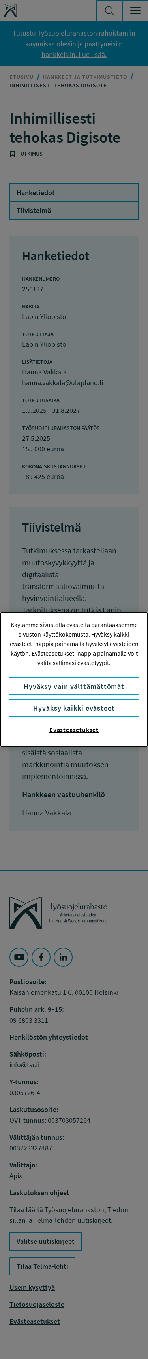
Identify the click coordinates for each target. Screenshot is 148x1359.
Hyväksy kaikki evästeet (74, 708)
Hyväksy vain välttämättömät (74, 686)
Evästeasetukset (74, 730)
